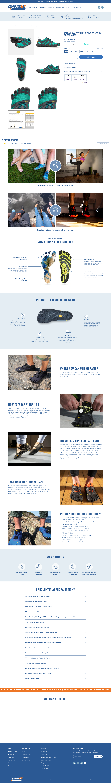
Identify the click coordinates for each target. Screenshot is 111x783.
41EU (92, 51)
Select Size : (83, 48)
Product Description (69, 63)
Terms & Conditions (75, 779)
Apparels (51, 7)
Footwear (43, 7)
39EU (81, 51)
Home (10, 26)
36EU (66, 51)
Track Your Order (46, 760)
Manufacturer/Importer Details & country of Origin (78, 71)
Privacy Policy (45, 768)
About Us (44, 751)
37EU (71, 51)
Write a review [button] (103, 144)
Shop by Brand (77, 7)
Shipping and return (70, 67)
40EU (86, 51)
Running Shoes (26, 754)
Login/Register (45, 766)
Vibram (24, 751)
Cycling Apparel (26, 760)
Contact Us (44, 754)
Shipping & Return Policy (48, 757)
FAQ (42, 763)
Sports (68, 7)
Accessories (60, 7)
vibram (66, 30)
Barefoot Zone (33, 7)
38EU (76, 51)
